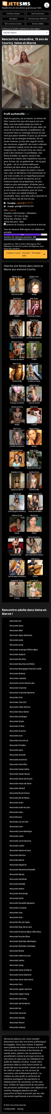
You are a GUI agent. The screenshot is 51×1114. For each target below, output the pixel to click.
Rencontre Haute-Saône (19, 769)
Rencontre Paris (16, 917)
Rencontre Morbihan (18, 879)
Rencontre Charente (18, 688)
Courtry (12, 210)
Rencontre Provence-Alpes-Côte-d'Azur (25, 931)
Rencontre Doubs (17, 721)
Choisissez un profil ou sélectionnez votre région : (21, 29)
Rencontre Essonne (18, 731)
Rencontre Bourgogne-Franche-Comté (25, 668)
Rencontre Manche (17, 855)
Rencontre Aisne (16, 625)
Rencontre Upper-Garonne (21, 989)
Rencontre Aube (16, 640)
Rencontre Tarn (16, 984)
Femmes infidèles (38, 24)
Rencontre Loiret (16, 836)
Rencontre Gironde (17, 754)
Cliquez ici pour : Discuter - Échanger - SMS (24, 254)
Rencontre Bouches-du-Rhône (22, 664)
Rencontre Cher (16, 697)
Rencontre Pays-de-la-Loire (21, 927)
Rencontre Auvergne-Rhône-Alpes (24, 649)
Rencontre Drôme (17, 726)
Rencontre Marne (17, 860)
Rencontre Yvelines (17, 1027)
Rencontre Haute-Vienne (20, 774)
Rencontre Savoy (16, 965)
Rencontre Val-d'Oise (18, 998)
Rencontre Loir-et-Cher (19, 821)
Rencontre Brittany (17, 673)
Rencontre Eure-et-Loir (19, 740)
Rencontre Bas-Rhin (18, 659)
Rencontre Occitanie (18, 907)
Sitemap (20, 1109)
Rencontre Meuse (17, 874)
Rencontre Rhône (17, 951)
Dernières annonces (13, 14)
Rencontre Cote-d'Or (18, 702)
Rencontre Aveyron (17, 654)
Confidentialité (9, 1109)
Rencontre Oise (16, 912)
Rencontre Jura (16, 817)
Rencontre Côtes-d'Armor (20, 707)
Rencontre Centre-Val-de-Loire (22, 683)
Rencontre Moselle (17, 884)
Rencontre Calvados (18, 678)
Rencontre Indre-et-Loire (20, 807)
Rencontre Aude (16, 644)
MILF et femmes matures (13, 24)
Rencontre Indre (16, 802)
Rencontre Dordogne (18, 716)
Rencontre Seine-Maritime (20, 974)
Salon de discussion (37, 14)
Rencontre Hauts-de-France (21, 778)
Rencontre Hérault (17, 788)
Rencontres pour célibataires (37, 19)
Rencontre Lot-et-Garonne (20, 841)
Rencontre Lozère (17, 845)
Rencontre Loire (16, 826)
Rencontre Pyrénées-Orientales (22, 946)
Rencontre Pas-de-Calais (20, 922)
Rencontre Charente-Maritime (22, 692)
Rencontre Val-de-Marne (20, 1003)
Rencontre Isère (16, 812)
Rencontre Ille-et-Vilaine (19, 797)
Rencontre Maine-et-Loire (20, 850)
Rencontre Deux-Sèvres (19, 711)
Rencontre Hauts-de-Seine (20, 783)
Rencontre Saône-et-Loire (20, 955)
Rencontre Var (15, 1008)
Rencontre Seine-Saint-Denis (21, 979)
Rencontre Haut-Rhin (18, 764)
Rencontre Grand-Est (18, 759)
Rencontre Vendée (17, 1017)
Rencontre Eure (16, 735)
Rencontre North (17, 898)
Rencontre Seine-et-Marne (20, 970)
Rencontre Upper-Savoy (19, 994)
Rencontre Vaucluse (18, 1013)
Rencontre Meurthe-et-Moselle (22, 869)
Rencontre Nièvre (17, 888)
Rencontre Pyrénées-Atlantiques (23, 941)
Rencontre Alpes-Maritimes (21, 635)
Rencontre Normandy (18, 893)
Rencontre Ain (15, 621)
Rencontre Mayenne (18, 864)
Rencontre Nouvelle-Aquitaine (22, 903)
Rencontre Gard (16, 750)
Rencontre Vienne (17, 1022)
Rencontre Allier (16, 630)
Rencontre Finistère (18, 745)
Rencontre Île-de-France (20, 793)
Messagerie (13, 19)
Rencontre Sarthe (17, 960)
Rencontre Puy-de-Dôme (20, 936)
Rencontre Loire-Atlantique (21, 831)
